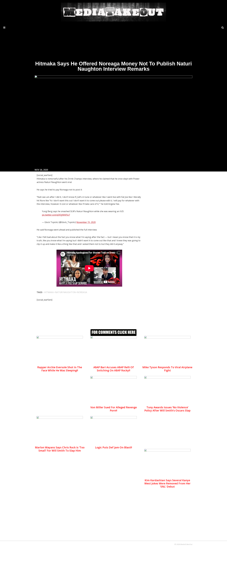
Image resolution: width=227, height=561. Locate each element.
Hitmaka (49, 292)
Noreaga (82, 292)
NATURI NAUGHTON (65, 292)
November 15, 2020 (86, 222)
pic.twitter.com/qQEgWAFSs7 (56, 214)
